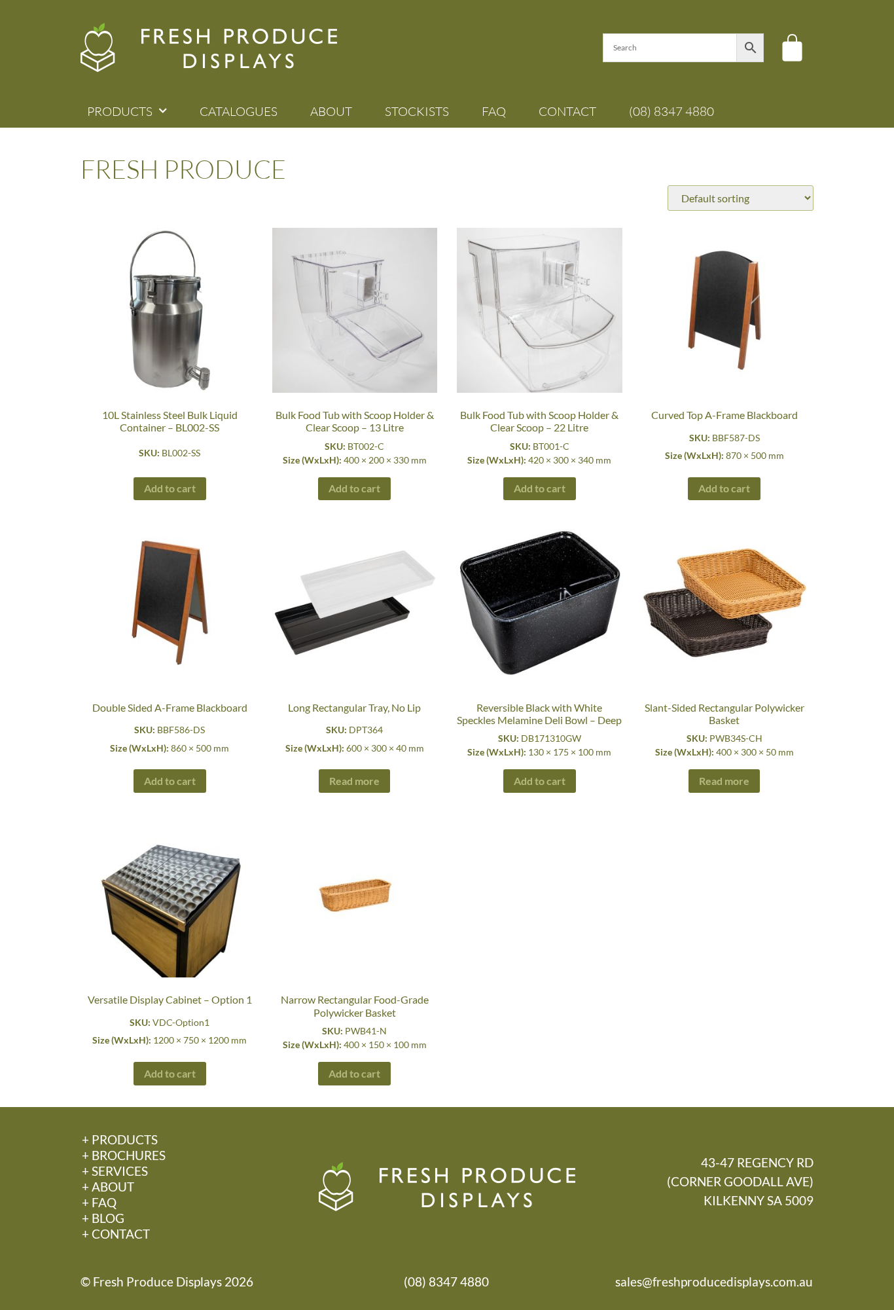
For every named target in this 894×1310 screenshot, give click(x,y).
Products (119, 111)
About (331, 111)
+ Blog (103, 1218)
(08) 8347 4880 (671, 111)
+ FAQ (99, 1202)
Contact (567, 111)
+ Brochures (124, 1155)
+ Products (120, 1139)
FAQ (494, 111)
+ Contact (116, 1233)
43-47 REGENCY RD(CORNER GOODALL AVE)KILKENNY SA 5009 (740, 1181)
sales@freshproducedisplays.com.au (714, 1281)
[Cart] (792, 47)
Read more (354, 780)
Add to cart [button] (170, 488)
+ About (108, 1186)
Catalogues (238, 111)
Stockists (417, 111)
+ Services (115, 1170)
